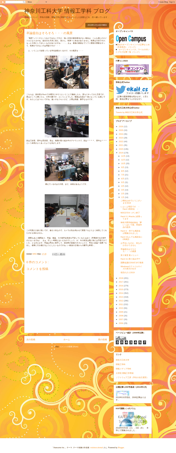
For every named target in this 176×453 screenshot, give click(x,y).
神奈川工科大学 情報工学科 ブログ (67, 11)
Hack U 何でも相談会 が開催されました (131, 232)
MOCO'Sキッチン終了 (130, 213)
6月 (123, 178)
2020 (121, 149)
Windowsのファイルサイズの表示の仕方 (131, 267)
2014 (121, 293)
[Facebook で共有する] (61, 254)
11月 (123, 160)
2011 (121, 304)
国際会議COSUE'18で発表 (132, 262)
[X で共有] (58, 254)
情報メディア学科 (123, 369)
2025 (121, 130)
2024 (121, 134)
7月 (123, 175)
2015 (121, 289)
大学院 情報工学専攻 (125, 373)
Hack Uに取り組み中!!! (130, 259)
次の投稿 (30, 339)
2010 (121, 308)
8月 (123, 171)
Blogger (121, 448)
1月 (123, 197)
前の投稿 (102, 339)
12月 (123, 156)
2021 (121, 145)
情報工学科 (120, 364)
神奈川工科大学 (122, 360)
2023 (121, 138)
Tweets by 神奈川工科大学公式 (129, 112)
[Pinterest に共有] (64, 254)
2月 (123, 193)
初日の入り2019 (128, 272)
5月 (123, 182)
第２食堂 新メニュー (129, 255)
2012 (121, 301)
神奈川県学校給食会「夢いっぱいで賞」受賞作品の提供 (131, 224)
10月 (123, 163)
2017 (121, 282)
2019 (121, 153)
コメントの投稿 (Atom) (69, 347)
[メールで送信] (53, 254)
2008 (121, 316)
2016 (121, 286)
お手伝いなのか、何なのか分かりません (131, 244)
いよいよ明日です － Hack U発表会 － (131, 208)
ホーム (66, 339)
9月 (123, 167)
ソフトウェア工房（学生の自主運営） (132, 377)
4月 (123, 186)
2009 (121, 312)
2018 (121, 278)
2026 (121, 126)
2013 (121, 297)
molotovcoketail (96, 448)
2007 (121, 319)
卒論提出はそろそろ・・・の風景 (128, 250)
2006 (121, 323)
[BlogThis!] (56, 254)
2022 (121, 141)
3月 (123, 190)
